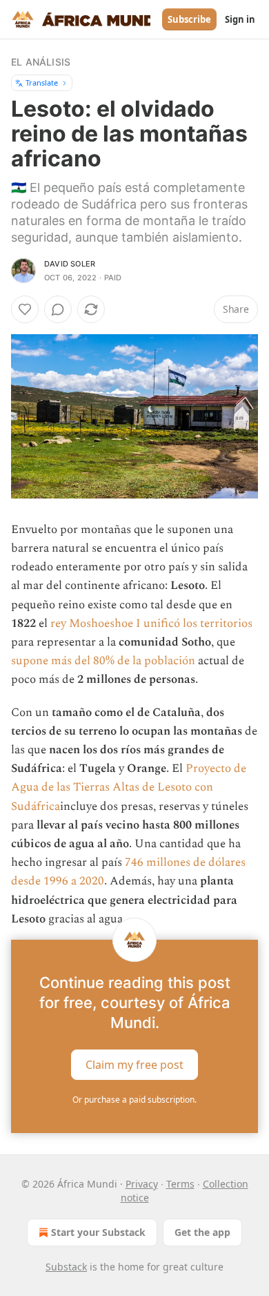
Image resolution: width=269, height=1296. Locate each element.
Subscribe (189, 19)
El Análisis (40, 62)
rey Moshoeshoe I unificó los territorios (151, 623)
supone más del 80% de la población (103, 661)
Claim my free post (134, 1064)
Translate (42, 82)
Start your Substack (98, 1232)
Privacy (142, 1183)
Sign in (240, 19)
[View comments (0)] (58, 309)
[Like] (25, 309)
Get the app (202, 1232)
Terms (180, 1183)
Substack (66, 1266)
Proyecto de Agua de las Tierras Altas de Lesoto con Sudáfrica (128, 787)
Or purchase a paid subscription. (134, 1099)
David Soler (69, 264)
